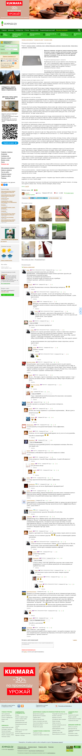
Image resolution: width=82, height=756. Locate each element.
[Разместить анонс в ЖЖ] (45, 198)
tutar (32, 391)
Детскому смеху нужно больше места (10, 97)
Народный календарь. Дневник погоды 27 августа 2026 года (8, 195)
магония (31, 510)
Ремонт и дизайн (72, 716)
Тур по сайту (5, 172)
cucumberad (29, 627)
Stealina (28, 402)
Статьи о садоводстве (7, 717)
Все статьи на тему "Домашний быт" (33, 260)
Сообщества (19, 30)
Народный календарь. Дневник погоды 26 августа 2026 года (8, 214)
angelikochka (32, 484)
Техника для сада (37, 732)
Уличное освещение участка (59, 724)
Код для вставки (54, 198)
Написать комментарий (28, 267)
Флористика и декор (38, 726)
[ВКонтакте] (4, 185)
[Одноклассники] (2, 185)
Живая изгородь (56, 721)
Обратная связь (22, 747)
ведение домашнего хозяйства (53, 45)
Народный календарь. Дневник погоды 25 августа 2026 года (8, 220)
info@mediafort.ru (51, 753)
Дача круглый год (72, 728)
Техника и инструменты (64, 34)
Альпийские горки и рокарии (59, 719)
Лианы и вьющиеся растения (40, 721)
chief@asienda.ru (40, 750)
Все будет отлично (31, 362)
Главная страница (6, 152)
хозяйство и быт (40, 45)
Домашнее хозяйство (74, 724)
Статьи (27, 30)
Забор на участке (56, 723)
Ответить (29, 281)
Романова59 (36, 558)
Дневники (11, 30)
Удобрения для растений (21, 729)
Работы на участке (72, 726)
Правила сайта (6, 176)
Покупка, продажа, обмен (8, 734)
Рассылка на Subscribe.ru (65, 706)
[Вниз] (80, 314)
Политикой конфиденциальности (7, 67)
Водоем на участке (57, 717)
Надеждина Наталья (31, 591)
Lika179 (27, 186)
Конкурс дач (5, 164)
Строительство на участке (51, 34)
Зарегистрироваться (28, 650)
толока (30, 321)
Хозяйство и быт (77, 34)
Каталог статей (6, 158)
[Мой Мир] (7, 185)
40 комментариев (70, 193)
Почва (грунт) (18, 731)
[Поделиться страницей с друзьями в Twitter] (34, 198)
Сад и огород (5, 34)
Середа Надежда (31, 500)
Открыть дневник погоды (6, 260)
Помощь (3, 178)
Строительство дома (73, 715)
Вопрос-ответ (34, 30)
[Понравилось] (60, 270)
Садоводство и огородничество (20, 712)
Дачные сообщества (6, 715)
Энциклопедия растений (47, 30)
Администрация (6, 174)
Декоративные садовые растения (42, 712)
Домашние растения (38, 724)
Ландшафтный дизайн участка (59, 713)
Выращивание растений (21, 722)
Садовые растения (19, 720)
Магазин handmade (62, 30)
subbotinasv (29, 516)
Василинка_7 (32, 440)
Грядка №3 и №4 (5, 198)
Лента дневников (6, 713)
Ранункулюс (4, 274)
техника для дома (38, 39)
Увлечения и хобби (72, 733)
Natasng (28, 450)
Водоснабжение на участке (59, 734)
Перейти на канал (9, 143)
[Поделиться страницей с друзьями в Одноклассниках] (29, 198)
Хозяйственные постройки (74, 718)
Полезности (5, 725)
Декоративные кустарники (39, 715)
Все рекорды (4, 241)
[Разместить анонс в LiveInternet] (39, 198)
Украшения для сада (57, 732)
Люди (3, 162)
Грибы (16, 728)
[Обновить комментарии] (80, 311)
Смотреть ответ (5, 291)
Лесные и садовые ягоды (21, 716)
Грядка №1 (3, 211)
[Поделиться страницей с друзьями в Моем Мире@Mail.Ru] (33, 198)
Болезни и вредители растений (22, 733)
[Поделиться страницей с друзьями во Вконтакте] (31, 198)
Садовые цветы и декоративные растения (17, 35)
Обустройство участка (58, 712)
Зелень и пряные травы (21, 718)
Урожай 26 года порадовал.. (7, 217)
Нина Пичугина (32, 750)
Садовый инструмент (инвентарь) (41, 734)
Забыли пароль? (4, 52)
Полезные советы (6, 736)
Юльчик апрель (30, 424)
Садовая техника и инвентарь (41, 731)
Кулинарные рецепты (73, 735)
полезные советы (31, 45)
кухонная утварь (48, 39)
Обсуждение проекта (7, 168)
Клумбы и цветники (57, 715)
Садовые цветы (37, 717)
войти (25, 651)
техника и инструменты (27, 39)
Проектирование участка (58, 728)
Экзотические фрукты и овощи (40, 723)
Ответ (31, 323)
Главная (4, 30)
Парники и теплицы (20, 735)
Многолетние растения (38, 719)
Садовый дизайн (56, 726)
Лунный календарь (6, 731)
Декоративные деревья (38, 713)
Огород (17, 715)
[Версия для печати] (60, 198)
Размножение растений (21, 724)
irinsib (28, 270)
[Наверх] (80, 309)
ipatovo (28, 477)
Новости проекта (6, 170)
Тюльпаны (3, 204)
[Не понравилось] (59, 270)
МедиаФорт (11, 749)
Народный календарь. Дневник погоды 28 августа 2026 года (8, 192)
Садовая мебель (56, 730)
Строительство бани (73, 720)
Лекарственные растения (8, 732)
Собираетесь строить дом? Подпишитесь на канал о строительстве (9, 88)
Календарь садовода (7, 729)
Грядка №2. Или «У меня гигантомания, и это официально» (9, 202)
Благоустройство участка (35, 34)
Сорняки (17, 726)
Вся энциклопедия (5, 283)
